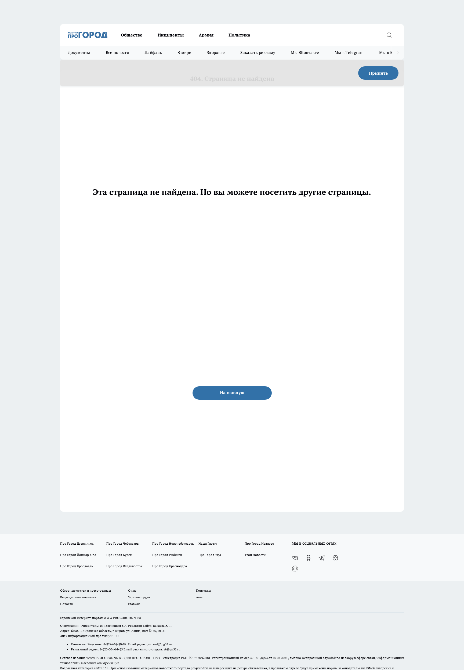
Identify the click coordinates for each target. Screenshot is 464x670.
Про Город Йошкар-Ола (78, 555)
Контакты (203, 590)
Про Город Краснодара (169, 566)
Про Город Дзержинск (76, 543)
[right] (398, 53)
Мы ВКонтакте (305, 52)
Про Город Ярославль (76, 566)
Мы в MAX (389, 52)
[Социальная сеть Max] (295, 568)
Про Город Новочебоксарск (173, 543)
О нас (132, 590)
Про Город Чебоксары (122, 543)
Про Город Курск (119, 555)
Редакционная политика (78, 597)
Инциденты (171, 35)
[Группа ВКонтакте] (295, 557)
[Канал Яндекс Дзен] (335, 557)
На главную (232, 392)
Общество (132, 35)
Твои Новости (255, 555)
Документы (79, 52)
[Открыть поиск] (389, 35)
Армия (206, 35)
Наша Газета (207, 543)
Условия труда (139, 597)
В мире (184, 52)
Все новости (117, 52)
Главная (134, 604)
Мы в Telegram (349, 52)
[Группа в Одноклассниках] (308, 557)
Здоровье (216, 52)
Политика (239, 35)
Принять (378, 73)
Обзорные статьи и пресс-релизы (85, 590)
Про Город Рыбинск (167, 555)
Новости (66, 604)
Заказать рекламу (257, 52)
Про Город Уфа (209, 555)
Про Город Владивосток (124, 566)
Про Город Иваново (259, 543)
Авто (199, 597)
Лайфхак (153, 52)
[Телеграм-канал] (322, 557)
